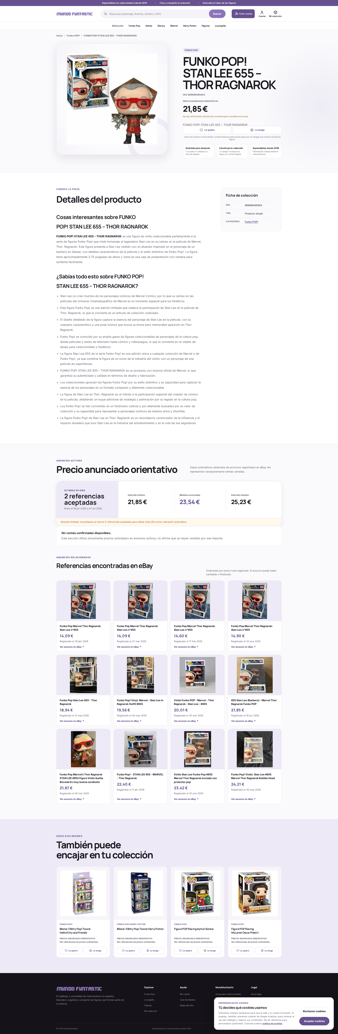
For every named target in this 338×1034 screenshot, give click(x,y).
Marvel (174, 25)
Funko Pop (134, 25)
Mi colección (150, 1011)
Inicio (59, 35)
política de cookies (272, 1023)
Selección (117, 25)
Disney (161, 25)
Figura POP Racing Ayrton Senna (194, 929)
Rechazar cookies (314, 1011)
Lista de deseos (187, 1000)
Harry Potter (189, 25)
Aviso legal (256, 994)
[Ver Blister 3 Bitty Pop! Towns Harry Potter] (140, 893)
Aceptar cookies (314, 1021)
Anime (148, 25)
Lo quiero (210, 130)
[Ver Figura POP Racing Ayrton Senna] (197, 893)
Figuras (206, 25)
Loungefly (220, 25)
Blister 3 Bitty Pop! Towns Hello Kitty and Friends (75, 930)
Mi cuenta (185, 994)
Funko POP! (73, 35)
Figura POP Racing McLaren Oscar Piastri (244, 930)
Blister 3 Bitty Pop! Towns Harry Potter (140, 929)
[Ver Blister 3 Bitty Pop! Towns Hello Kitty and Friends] (83, 893)
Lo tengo (260, 130)
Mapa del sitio (187, 1005)
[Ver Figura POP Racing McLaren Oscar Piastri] (254, 893)
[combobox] (158, 14)
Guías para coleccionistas (228, 994)
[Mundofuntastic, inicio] (74, 14)
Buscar (217, 13)
